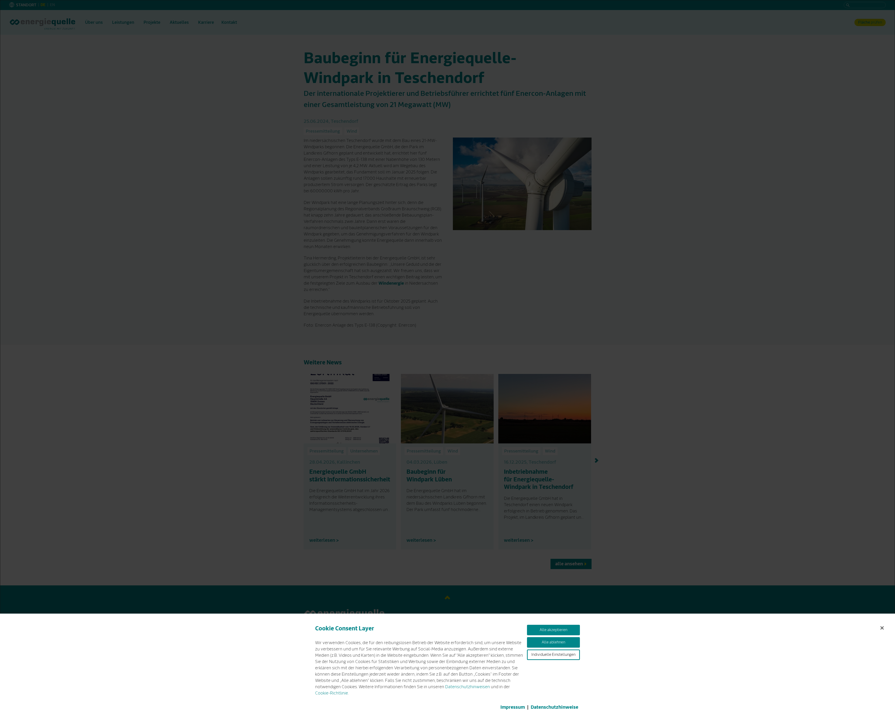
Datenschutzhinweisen (467, 686)
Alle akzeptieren (553, 630)
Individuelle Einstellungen (553, 654)
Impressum (512, 707)
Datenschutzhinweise (554, 707)
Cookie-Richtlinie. (332, 693)
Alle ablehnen (553, 642)
